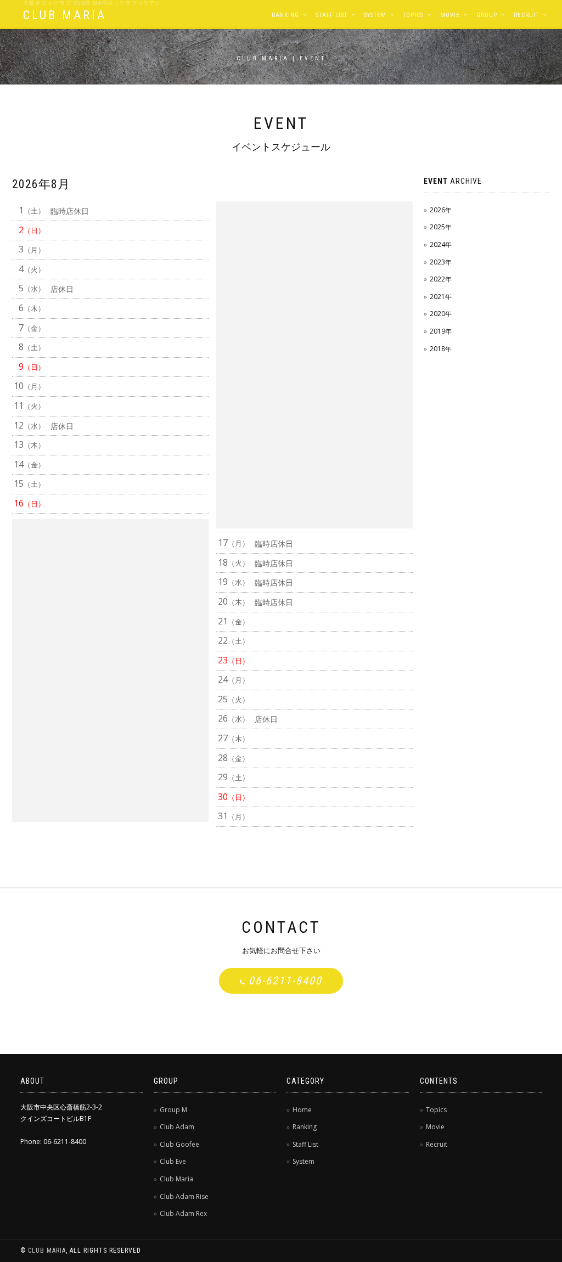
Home (302, 1109)
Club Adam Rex (183, 1213)
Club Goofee (179, 1144)
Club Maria (176, 1179)
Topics (413, 15)
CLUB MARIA (64, 15)
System (375, 15)
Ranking (285, 15)
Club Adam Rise (184, 1196)
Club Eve (173, 1161)
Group (486, 15)
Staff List (331, 15)
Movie (450, 15)
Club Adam (177, 1126)
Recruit (526, 15)
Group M (173, 1109)
